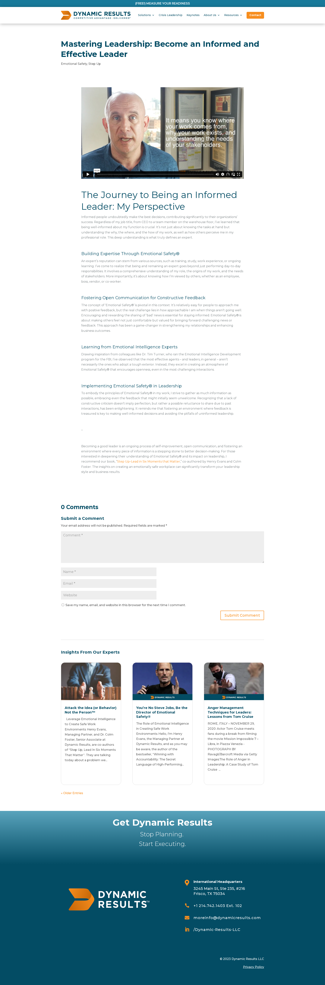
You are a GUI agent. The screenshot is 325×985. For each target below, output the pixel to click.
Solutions (144, 15)
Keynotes (193, 15)
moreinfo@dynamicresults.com (227, 917)
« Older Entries (72, 793)
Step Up (94, 64)
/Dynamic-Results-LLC (217, 929)
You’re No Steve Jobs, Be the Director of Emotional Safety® (162, 712)
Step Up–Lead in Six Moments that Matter (148, 461)
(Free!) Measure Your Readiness (162, 3)
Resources (231, 15)
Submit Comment (242, 615)
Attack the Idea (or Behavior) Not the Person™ (90, 710)
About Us (210, 15)
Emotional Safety (74, 64)
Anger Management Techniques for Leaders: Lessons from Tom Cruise (230, 712)
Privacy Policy (253, 967)
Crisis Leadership (170, 15)
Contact (255, 15)
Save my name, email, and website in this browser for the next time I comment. (125, 605)
